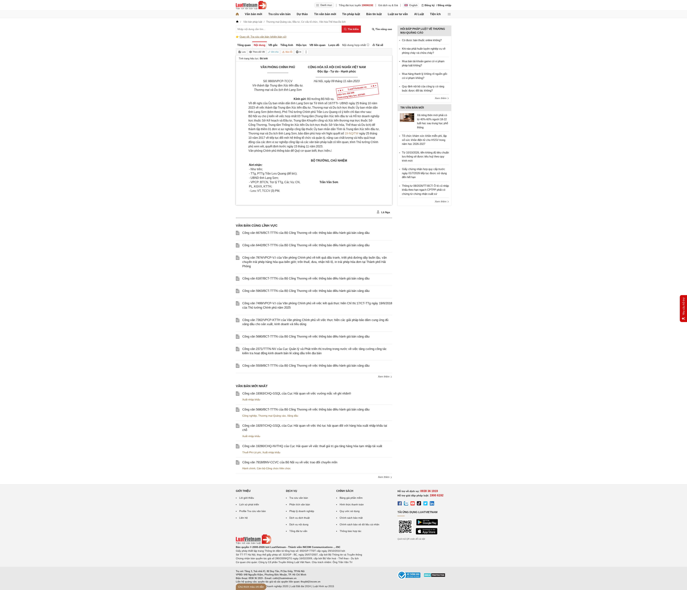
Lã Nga (385, 212)
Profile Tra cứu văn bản (252, 511)
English (413, 5)
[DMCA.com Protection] (434, 576)
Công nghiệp (249, 415)
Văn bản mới (253, 14)
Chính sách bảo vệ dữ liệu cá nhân (359, 524)
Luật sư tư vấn (398, 14)
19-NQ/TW (351, 133)
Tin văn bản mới (325, 14)
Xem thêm (384, 376)
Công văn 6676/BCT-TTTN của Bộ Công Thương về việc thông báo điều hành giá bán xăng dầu (305, 233)
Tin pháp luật (351, 14)
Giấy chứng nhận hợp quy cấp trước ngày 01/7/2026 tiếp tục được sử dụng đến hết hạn (424, 173)
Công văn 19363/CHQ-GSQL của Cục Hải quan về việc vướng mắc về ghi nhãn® (296, 393)
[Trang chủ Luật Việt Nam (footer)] (253, 543)
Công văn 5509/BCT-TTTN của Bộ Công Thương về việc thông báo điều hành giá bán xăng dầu (305, 365)
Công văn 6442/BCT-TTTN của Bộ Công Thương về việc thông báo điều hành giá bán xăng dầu (305, 245)
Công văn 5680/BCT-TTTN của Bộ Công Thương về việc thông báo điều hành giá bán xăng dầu (305, 336)
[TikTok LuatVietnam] (419, 504)
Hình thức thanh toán (352, 504)
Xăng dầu (292, 415)
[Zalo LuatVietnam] (406, 504)
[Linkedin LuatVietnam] (432, 504)
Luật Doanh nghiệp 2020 (274, 586)
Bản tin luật (374, 14)
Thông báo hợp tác (350, 531)
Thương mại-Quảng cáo (272, 415)
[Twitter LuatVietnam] (425, 504)
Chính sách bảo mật (351, 517)
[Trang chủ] (237, 14)
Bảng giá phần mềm (351, 497)
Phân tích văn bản (299, 504)
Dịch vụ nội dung (298, 524)
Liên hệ (243, 517)
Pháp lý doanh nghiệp (301, 511)
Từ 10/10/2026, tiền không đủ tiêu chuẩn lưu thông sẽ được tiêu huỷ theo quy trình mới (425, 156)
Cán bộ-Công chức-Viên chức (274, 468)
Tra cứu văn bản (279, 14)
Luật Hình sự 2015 (323, 586)
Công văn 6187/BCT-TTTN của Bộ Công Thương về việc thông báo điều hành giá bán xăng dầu (305, 278)
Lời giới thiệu (246, 497)
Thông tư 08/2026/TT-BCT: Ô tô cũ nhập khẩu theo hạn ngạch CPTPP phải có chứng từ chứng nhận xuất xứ (425, 189)
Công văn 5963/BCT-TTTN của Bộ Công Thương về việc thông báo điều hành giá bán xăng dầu (305, 291)
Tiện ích (435, 14)
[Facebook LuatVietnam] (399, 504)
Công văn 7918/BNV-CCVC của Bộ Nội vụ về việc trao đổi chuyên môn (289, 462)
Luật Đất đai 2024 (300, 586)
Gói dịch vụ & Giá (388, 5)
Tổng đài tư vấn (298, 531)
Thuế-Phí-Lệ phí (251, 452)
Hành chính (248, 468)
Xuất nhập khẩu (251, 399)
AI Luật (419, 14)
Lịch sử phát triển (249, 504)
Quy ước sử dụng (350, 511)
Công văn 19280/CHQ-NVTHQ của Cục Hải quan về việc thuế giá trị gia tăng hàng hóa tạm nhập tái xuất (312, 446)
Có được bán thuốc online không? (422, 40)
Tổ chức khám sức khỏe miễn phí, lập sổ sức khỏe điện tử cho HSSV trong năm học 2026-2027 (424, 139)
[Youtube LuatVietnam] (412, 504)
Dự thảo (302, 14)
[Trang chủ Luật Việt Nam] (251, 5)
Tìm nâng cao (383, 29)
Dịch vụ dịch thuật (299, 517)
